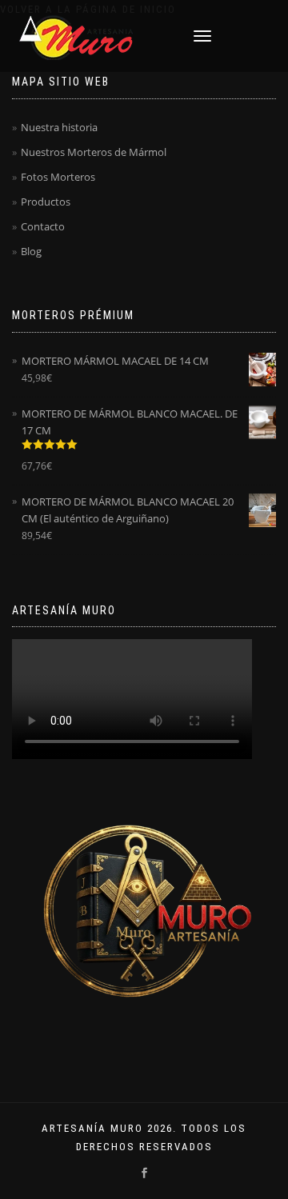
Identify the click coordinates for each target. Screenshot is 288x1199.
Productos (45, 201)
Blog (31, 251)
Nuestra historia (59, 127)
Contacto (43, 226)
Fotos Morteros (58, 177)
